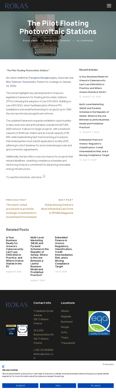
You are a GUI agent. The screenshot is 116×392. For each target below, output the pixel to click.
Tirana (64, 337)
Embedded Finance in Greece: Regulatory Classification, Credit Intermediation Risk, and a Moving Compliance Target (94, 147)
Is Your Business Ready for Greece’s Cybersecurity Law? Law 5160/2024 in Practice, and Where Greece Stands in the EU (15, 252)
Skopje (65, 327)
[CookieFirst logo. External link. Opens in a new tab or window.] (3, 366)
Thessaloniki (68, 343)
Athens (65, 311)
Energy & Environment (57, 40)
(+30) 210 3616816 (43, 350)
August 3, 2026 (38, 280)
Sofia (64, 332)
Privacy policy (108, 364)
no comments (85, 40)
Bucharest (67, 321)
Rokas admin (30, 40)
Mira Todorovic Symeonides (21, 82)
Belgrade (66, 316)
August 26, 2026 (13, 271)
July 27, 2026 (61, 271)
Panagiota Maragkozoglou (43, 78)
